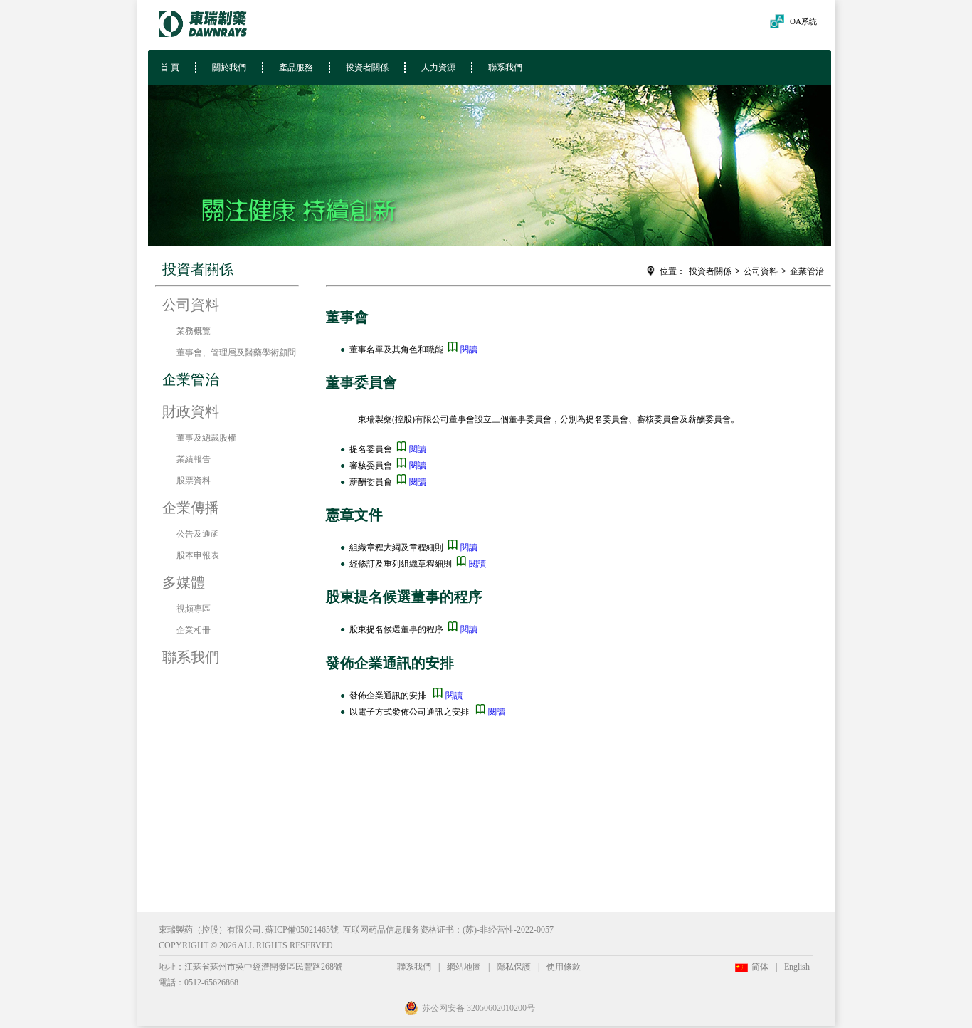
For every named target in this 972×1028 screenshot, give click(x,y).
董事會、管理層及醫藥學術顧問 (236, 352)
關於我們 (229, 68)
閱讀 (467, 350)
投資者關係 (367, 68)
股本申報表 (197, 555)
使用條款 (563, 967)
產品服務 (296, 68)
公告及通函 (197, 534)
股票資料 (193, 481)
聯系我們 (505, 68)
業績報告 (193, 459)
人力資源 (438, 68)
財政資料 (190, 411)
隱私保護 (514, 967)
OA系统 (803, 21)
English (797, 967)
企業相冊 (193, 630)
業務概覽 (193, 331)
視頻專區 (193, 609)
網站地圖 (464, 967)
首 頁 (167, 68)
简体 (759, 967)
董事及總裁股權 (206, 438)
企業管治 (807, 271)
